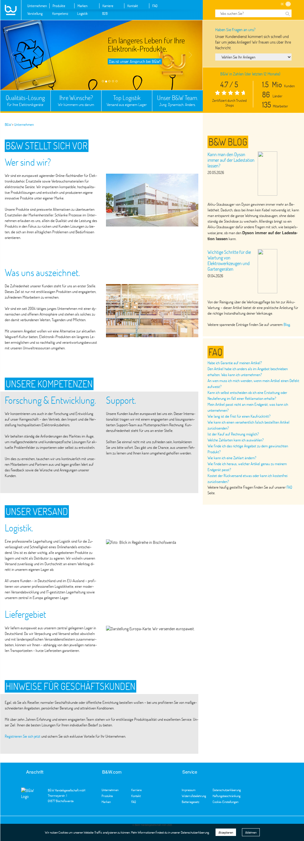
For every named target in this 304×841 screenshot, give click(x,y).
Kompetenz (60, 13)
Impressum (189, 790)
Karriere (107, 5)
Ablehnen (250, 832)
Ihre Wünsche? (76, 100)
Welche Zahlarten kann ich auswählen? (236, 440)
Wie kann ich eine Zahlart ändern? (232, 457)
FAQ (155, 5)
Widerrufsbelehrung (194, 796)
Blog (287, 324)
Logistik (82, 13)
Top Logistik (127, 100)
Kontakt (132, 5)
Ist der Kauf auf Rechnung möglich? (233, 434)
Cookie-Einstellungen (225, 801)
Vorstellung (34, 13)
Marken (82, 5)
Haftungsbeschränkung (226, 796)
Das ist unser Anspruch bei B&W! (135, 61)
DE (282, 4)
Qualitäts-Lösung (25, 100)
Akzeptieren (225, 832)
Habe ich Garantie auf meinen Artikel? (235, 362)
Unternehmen (37, 5)
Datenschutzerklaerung (227, 790)
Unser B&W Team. (177, 100)
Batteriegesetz (190, 801)
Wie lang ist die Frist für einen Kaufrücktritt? (239, 416)
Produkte (59, 5)
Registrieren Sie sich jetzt (22, 736)
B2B (104, 13)
